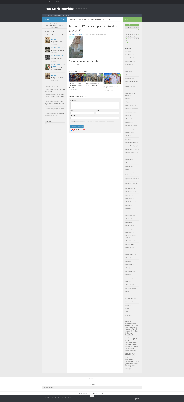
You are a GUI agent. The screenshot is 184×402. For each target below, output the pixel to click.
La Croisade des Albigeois (132, 178)
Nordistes (127, 357)
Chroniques (129, 78)
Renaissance (129, 271)
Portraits (51, 2)
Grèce (127, 139)
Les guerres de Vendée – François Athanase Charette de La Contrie (55, 96)
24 (126, 38)
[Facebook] (61, 19)
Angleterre (127, 325)
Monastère (134, 352)
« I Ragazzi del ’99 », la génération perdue (56, 42)
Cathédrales (128, 329)
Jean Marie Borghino (77, 34)
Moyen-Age (129, 215)
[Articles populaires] (52, 34)
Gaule (127, 135)
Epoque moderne (130, 112)
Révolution (129, 284)
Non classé (129, 222)
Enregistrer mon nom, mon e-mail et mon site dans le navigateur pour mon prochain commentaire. (92, 122)
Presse (128, 257)
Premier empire (130, 254)
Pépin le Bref (129, 244)
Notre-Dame (129, 225)
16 (138, 34)
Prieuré (134, 357)
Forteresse (128, 344)
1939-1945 (128, 54)
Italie (62, 38)
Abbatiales (128, 323)
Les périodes (47, 15)
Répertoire (129, 278)
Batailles (58, 2)
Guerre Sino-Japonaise (131, 149)
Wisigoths (128, 315)
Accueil (45, 2)
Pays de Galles (129, 241)
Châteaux (128, 333)
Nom (71, 110)
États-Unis (129, 122)
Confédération (129, 335)
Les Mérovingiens (130, 191)
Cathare (128, 74)
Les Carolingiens (130, 188)
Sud (126, 365)
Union (132, 367)
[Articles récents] (47, 34)
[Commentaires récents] (57, 34)
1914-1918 (53, 38)
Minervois (128, 212)
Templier (127, 367)
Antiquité (128, 64)
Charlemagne (128, 331)
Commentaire (74, 100)
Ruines (131, 363)
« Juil (126, 43)
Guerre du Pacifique (131, 146)
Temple (133, 365)
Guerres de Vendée (131, 152)
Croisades (128, 90)
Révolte (128, 281)
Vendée (135, 367)
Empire (126, 341)
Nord (133, 356)
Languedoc (132, 350)
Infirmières (129, 166)
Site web (72, 115)
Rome (126, 359)
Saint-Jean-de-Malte (131, 288)
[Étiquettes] (62, 34)
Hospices (128, 163)
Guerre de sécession (131, 142)
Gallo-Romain (129, 132)
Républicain (136, 363)
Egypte (128, 102)
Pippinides (128, 247)
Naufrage (128, 218)
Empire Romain (130, 105)
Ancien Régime (130, 61)
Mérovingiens (128, 356)
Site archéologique (131, 295)
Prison (128, 261)
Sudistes (129, 365)
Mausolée (128, 205)
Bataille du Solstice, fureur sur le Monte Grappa (57, 68)
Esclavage (128, 115)
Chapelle (134, 329)
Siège (127, 291)
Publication (57, 15)
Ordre (131, 357)
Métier (128, 208)
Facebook (92, 378)
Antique (133, 325)
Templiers (128, 301)
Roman (136, 357)
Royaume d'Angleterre (129, 360)
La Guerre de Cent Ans (131, 183)
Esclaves (128, 119)
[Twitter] (64, 19)
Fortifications (129, 129)
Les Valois (128, 195)
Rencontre (66, 15)
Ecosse (128, 98)
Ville (127, 312)
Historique (129, 156)
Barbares (134, 327)
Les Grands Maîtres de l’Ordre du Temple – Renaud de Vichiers (77, 85)
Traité (127, 305)
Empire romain (132, 341)
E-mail (98, 110)
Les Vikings (129, 198)
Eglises (134, 339)
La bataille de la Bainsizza (57, 50)
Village (128, 308)
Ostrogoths (129, 232)
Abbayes (133, 323)
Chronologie (129, 86)
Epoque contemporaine (132, 108)
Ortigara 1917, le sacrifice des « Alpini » (57, 77)
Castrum (128, 71)
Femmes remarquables (131, 125)
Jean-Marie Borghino (60, 9)
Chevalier (134, 331)
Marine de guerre (130, 202)
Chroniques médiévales (132, 81)
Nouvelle (53, 39)
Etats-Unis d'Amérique (131, 342)
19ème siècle (129, 58)
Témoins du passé (130, 298)
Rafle (127, 268)
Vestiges (128, 369)
